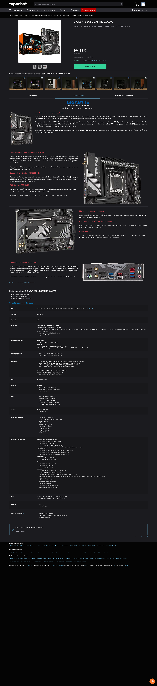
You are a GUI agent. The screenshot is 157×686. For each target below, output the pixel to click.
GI (114, 565)
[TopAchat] (18, 4)
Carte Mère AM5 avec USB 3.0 (60, 545)
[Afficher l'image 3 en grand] (45, 67)
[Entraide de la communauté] (152, 681)
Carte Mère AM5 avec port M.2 (78, 545)
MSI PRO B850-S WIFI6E (80, 562)
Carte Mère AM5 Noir (111, 545)
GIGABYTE (87, 565)
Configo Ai (64, 10)
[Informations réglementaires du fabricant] (23, 513)
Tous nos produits (17, 10)
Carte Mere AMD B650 (16, 545)
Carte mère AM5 (65, 15)
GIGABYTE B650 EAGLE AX (81, 558)
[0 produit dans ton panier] (137, 4)
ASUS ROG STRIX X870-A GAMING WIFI (20, 558)
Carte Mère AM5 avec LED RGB (96, 545)
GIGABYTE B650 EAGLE (90, 552)
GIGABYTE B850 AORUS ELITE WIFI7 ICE (42, 562)
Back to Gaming (90, 10)
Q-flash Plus (89, 308)
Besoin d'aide (138, 10)
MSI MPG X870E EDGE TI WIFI (97, 558)
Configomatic (33, 10)
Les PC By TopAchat (49, 10)
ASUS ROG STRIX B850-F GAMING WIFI (116, 558)
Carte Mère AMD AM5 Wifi (43, 545)
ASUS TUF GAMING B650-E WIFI (35, 552)
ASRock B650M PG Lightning (17, 552)
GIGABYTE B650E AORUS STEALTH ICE (72, 552)
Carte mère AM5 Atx (29, 545)
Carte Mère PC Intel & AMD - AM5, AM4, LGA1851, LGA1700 (41, 15)
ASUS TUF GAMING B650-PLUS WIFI (41, 558)
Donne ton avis (21, 531)
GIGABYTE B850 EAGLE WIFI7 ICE (63, 562)
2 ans (30, 298)
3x (88, 57)
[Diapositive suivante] (146, 73)
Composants (18, 15)
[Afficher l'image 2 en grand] (40, 67)
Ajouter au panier (90, 66)
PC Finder (76, 10)
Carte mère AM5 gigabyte (57, 565)
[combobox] (144, 4)
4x (92, 57)
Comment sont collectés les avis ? (139, 537)
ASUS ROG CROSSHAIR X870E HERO (62, 558)
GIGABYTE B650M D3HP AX (53, 552)
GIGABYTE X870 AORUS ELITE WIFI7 (107, 552)
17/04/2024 (126, 565)
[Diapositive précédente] (142, 73)
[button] (18, 83)
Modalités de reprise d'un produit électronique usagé (22, 282)
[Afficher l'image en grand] (39, 41)
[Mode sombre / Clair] (147, 10)
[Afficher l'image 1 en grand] (34, 67)
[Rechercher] (121, 4)
